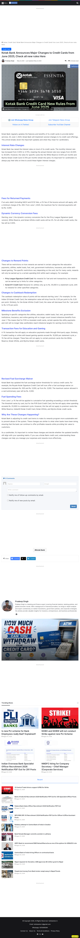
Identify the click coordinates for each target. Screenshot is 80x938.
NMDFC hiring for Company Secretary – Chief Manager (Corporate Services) (55, 766)
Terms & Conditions (43, 931)
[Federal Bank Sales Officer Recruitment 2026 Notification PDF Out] (7, 809)
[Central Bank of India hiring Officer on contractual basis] (7, 855)
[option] (40, 640)
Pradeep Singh (9, 61)
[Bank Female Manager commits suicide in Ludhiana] (7, 837)
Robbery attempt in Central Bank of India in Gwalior (33, 824)
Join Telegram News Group (59, 120)
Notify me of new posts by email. (22, 500)
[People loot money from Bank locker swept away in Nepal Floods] (7, 874)
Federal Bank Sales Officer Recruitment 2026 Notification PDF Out (38, 806)
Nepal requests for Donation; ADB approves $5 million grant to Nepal (39, 862)
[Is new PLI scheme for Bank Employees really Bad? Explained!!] (20, 718)
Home (5, 42)
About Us (32, 931)
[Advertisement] (40, 24)
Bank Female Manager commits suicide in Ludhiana (33, 834)
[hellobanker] (13, 3)
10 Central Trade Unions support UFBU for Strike (32, 787)
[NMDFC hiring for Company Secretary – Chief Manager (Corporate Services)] (60, 750)
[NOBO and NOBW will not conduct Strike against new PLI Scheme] (60, 718)
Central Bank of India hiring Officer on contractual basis (34, 852)
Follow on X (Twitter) (21, 125)
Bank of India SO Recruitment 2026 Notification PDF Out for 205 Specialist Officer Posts (45, 797)
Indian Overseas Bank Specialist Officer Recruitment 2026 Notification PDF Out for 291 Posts (19, 766)
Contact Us (24, 931)
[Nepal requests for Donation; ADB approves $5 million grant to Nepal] (7, 865)
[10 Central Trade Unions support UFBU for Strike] (7, 790)
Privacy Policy (55, 931)
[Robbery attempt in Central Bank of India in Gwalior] (7, 827)
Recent (40, 780)
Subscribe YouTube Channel (59, 125)
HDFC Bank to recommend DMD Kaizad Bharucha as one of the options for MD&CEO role (46, 843)
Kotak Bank (40, 550)
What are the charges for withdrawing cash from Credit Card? (24, 640)
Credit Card (12, 42)
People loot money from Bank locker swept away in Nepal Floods (37, 871)
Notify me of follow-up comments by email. (26, 495)
